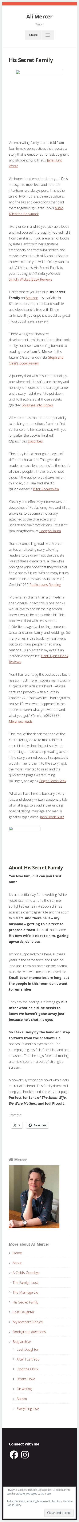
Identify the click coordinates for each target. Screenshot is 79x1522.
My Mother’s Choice (28, 1322)
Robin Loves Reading (45, 584)
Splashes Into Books (37, 405)
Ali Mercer (39, 16)
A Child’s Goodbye (26, 1272)
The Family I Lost (25, 1282)
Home (17, 1253)
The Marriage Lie (25, 1292)
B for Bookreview (46, 489)
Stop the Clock (27, 1369)
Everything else (28, 1408)
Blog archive (22, 1341)
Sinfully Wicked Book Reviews (30, 279)
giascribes (35, 441)
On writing (24, 1389)
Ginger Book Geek (52, 781)
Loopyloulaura (50, 531)
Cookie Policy (14, 1505)
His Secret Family (25, 1302)
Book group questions (29, 1331)
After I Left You (28, 1359)
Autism (22, 1398)
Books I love (26, 1379)
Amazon (32, 297)
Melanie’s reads (20, 721)
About (17, 1263)
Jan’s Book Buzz (52, 817)
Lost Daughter (23, 1312)
